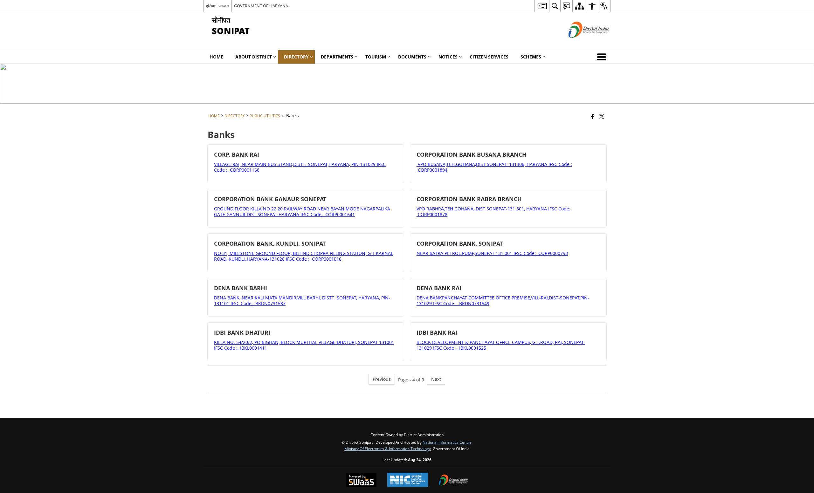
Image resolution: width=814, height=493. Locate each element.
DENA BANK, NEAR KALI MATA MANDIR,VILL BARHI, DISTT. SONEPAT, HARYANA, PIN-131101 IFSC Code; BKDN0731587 (302, 300)
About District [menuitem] (253, 57)
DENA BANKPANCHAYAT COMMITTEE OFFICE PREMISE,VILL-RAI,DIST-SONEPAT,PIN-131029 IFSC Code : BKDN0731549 (503, 300)
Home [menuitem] (216, 57)
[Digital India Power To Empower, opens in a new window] (453, 480)
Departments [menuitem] (337, 57)
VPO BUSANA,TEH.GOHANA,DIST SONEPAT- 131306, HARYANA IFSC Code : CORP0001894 (494, 167)
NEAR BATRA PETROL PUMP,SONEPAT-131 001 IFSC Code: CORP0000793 (492, 253)
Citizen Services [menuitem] (489, 57)
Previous (382, 379)
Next (436, 379)
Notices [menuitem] (448, 57)
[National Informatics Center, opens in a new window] (408, 480)
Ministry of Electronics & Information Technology (387, 448)
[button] (602, 57)
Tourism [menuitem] (375, 57)
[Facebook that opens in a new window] (593, 116)
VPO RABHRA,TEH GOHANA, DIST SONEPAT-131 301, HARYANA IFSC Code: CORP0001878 (493, 211)
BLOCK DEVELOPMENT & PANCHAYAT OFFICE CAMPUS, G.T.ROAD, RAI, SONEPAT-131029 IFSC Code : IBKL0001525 (501, 345)
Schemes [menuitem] (531, 57)
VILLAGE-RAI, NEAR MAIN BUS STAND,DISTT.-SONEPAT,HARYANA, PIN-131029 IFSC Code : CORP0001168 (300, 167)
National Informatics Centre (447, 442)
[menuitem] (541, 6)
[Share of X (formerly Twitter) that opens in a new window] (602, 116)
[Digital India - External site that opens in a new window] (580, 43)
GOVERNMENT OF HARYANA (261, 6)
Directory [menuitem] (296, 57)
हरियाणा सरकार (217, 6)
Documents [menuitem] (412, 57)
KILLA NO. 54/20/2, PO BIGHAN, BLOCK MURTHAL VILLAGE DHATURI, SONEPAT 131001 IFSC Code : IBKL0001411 (304, 345)
